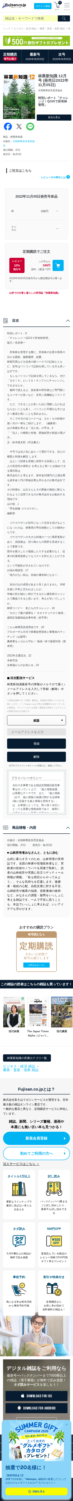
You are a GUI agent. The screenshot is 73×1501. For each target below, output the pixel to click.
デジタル (13, 228)
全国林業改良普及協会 (31, 840)
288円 (44, 211)
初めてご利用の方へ (36, 1153)
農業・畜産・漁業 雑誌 (52, 28)
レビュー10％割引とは (55, 177)
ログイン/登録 (43, 6)
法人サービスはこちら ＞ (21, 1164)
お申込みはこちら (36, 965)
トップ (6, 28)
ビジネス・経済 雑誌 (25, 28)
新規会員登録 (36, 1138)
